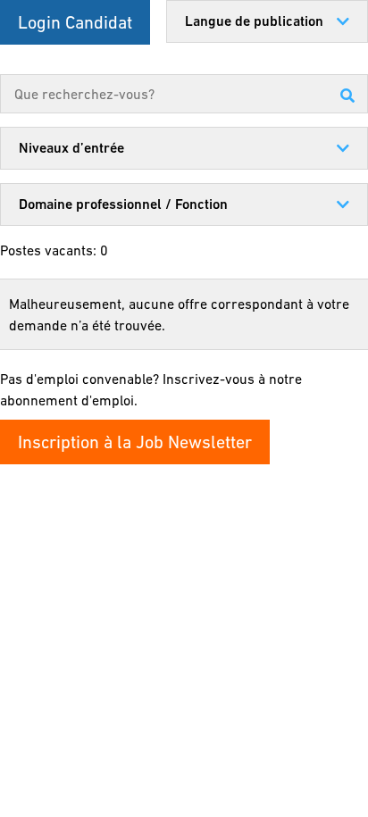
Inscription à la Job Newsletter (135, 442)
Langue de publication (254, 21)
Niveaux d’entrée (71, 147)
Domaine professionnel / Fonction (123, 204)
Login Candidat (75, 22)
